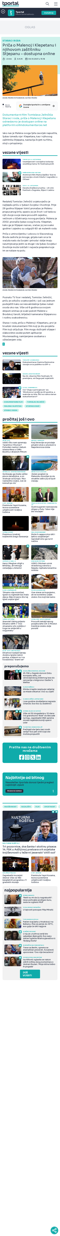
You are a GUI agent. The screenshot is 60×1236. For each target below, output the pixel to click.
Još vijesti (27, 974)
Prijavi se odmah (14, 791)
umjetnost (49, 807)
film (37, 807)
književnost (10, 807)
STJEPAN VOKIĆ (32, 406)
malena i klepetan (12, 406)
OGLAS (30, 27)
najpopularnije (18, 890)
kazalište (26, 807)
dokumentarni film (13, 402)
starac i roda (10, 410)
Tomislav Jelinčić (35, 402)
